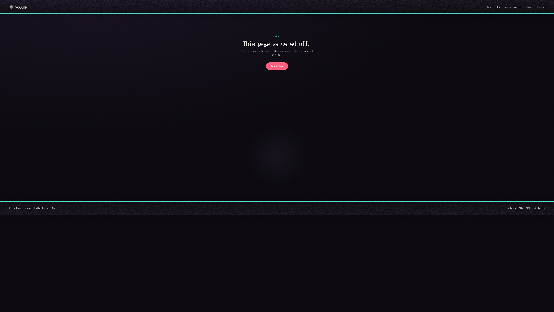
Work (489, 6)
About (529, 6)
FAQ (534, 207)
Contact (541, 6)
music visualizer (513, 6)
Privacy (541, 207)
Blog (498, 6)
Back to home (277, 66)
